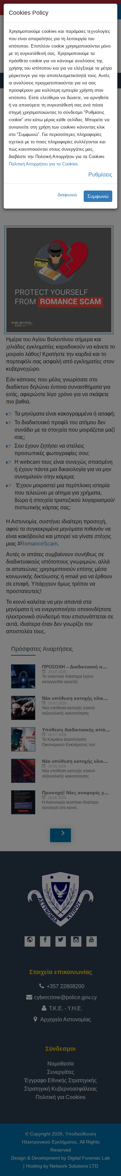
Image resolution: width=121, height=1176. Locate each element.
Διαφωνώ (67, 194)
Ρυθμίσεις (100, 174)
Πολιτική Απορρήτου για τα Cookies (43, 163)
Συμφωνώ (98, 196)
